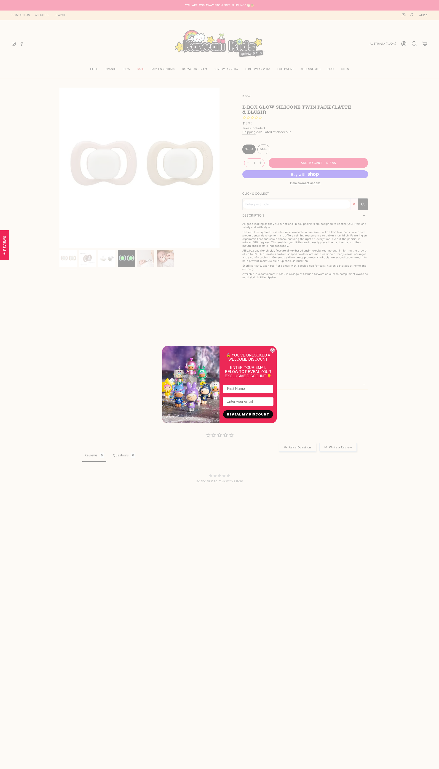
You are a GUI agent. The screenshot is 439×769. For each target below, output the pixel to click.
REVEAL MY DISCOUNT (248, 414)
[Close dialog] (272, 350)
